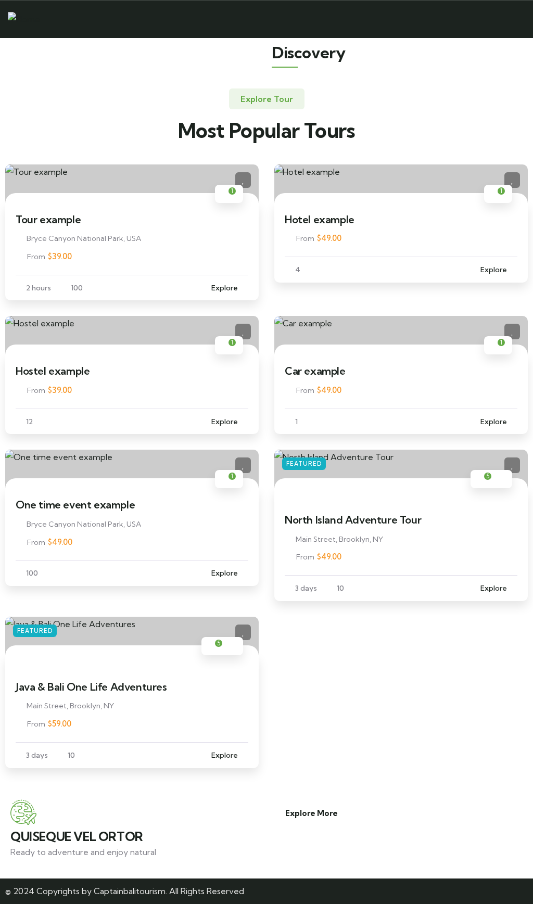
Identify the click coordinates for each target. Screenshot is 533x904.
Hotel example (319, 219)
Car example (315, 370)
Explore (224, 287)
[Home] (24, 19)
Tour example (48, 219)
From (36, 256)
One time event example (75, 504)
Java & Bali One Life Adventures (91, 686)
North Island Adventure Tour (353, 519)
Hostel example (53, 370)
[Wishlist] (243, 180)
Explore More (311, 813)
